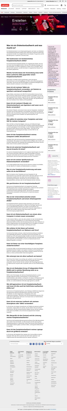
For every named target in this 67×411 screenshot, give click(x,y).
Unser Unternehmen (13, 355)
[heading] (53, 97)
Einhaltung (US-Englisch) (12, 366)
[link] (65, 1)
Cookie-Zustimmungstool (21, 404)
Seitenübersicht (38, 404)
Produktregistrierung (37, 370)
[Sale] (3, 12)
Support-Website (52, 78)
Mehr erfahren (51, 102)
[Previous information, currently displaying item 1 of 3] (2, 24)
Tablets (28, 362)
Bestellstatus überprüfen (45, 359)
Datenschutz (13, 404)
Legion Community (37, 363)
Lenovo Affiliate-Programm (37, 387)
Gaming (28, 360)
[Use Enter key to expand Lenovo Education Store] (57, 1)
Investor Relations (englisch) (12, 362)
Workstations (29, 366)
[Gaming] (61, 8)
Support (44, 357)
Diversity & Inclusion (12, 383)
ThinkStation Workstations (53, 382)
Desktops (28, 364)
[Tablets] (32, 12)
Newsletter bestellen (37, 366)
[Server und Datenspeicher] (61, 12)
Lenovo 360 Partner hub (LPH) (20, 356)
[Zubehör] (42, 12)
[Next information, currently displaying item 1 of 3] (64, 24)
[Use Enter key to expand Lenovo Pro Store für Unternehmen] (44, 1)
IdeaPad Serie (54, 362)
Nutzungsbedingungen (30, 404)
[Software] (48, 12)
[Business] (49, 8)
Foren (36, 378)
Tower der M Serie (53, 372)
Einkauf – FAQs (45, 367)
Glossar (36, 395)
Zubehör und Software (29, 373)
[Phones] (37, 12)
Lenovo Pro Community (37, 359)
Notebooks (29, 355)
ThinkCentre (53, 375)
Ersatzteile (29, 382)
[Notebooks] (9, 12)
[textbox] (54, 343)
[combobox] (26, 5)
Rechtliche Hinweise (12, 371)
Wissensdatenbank (37, 398)
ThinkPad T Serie (53, 354)
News (11, 358)
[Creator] (66, 8)
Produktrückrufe (29, 380)
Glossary (6, 16)
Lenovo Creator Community (37, 355)
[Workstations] (22, 12)
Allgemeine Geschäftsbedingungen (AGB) (36, 406)
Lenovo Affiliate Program (12, 379)
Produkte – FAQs (45, 363)
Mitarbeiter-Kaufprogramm (37, 392)
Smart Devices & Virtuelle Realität (54, 368)
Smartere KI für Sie (29, 357)
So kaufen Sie (37, 380)
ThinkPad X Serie (53, 358)
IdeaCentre (53, 377)
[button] (60, 1)
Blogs (36, 376)
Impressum (25, 406)
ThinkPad (53, 360)
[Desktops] (15, 12)
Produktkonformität (37, 383)
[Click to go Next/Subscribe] (27, 343)
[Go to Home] (5, 5)
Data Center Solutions (29, 369)
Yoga (52, 364)
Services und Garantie (29, 376)
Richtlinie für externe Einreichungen (48, 404)
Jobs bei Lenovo (11, 375)
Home (2, 16)
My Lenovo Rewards (37, 373)
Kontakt (44, 355)
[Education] (55, 8)
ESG (11, 369)
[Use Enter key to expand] (59, 5)
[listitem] (54, 99)
